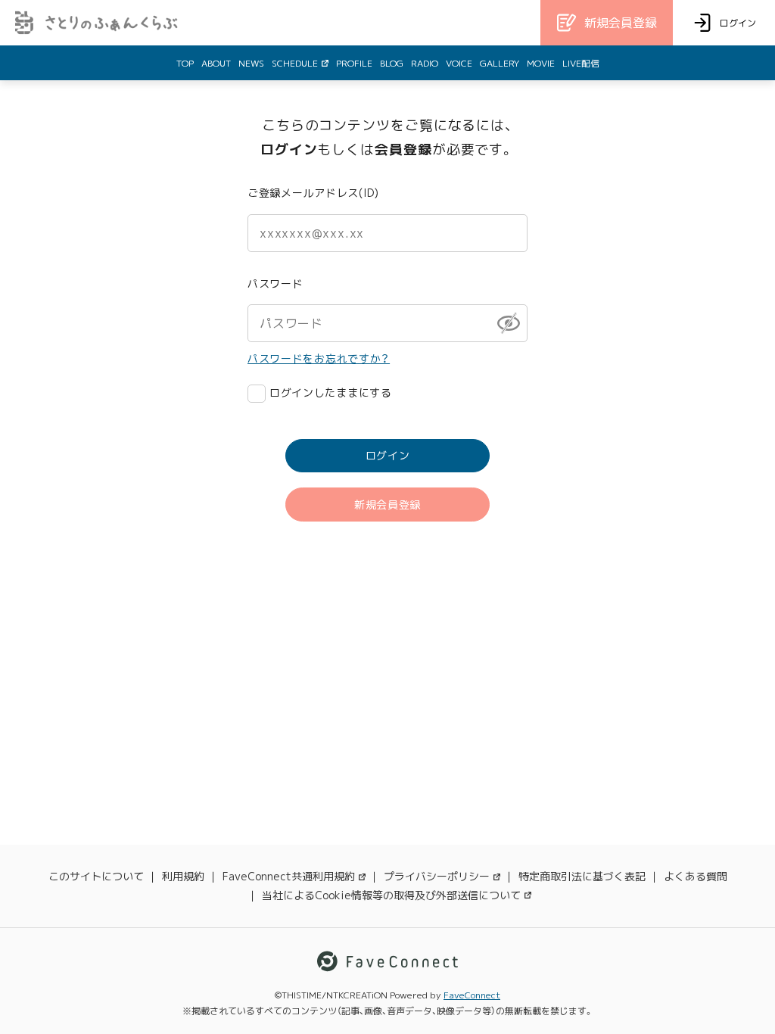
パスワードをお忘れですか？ (318, 358)
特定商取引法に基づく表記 (582, 876)
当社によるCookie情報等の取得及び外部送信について (391, 895)
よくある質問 (695, 876)
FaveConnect (472, 995)
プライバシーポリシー (437, 876)
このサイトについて (96, 876)
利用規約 (183, 876)
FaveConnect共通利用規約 (289, 876)
